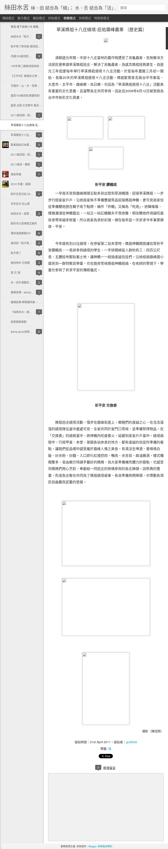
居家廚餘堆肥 (18, 322)
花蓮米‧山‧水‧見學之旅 (26, 85)
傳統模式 (8, 18)
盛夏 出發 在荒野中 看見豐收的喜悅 (31, 105)
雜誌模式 (39, 18)
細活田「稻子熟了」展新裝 (26, 243)
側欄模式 (69, 18)
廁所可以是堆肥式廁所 (24, 223)
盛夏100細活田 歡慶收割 (25, 95)
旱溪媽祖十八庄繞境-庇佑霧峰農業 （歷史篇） (38, 125)
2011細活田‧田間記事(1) (26, 154)
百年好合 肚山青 (20, 203)
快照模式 (85, 18)
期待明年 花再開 (20, 262)
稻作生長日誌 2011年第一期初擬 (30, 194)
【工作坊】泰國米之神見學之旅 (29, 76)
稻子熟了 (16, 253)
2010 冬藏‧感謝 (21, 184)
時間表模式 (101, 18)
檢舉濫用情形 (105, 846)
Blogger (92, 846)
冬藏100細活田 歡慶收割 (25, 56)
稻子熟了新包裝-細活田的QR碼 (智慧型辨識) (37, 46)
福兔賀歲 (16, 174)
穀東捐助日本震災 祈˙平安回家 (28, 144)
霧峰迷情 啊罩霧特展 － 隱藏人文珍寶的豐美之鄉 (39, 302)
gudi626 (131, 742)
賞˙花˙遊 (15, 272)
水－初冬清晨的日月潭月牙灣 (28, 282)
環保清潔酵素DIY (21, 233)
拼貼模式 (54, 18)
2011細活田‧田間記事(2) (26, 115)
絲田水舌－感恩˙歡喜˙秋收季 (27, 213)
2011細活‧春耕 (20, 164)
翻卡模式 (24, 18)
